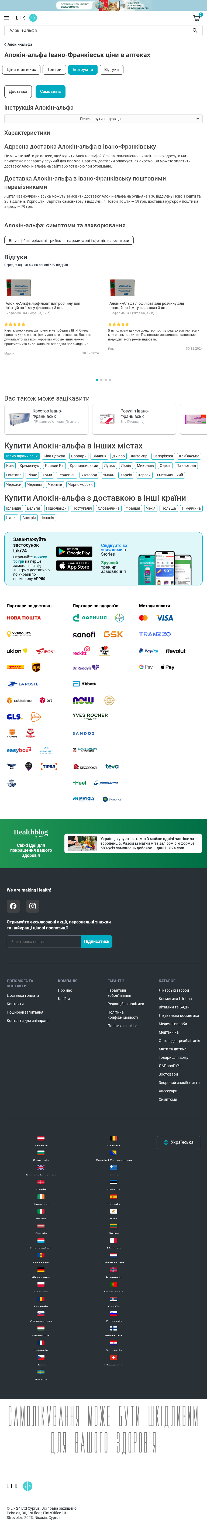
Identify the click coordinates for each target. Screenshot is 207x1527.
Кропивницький (84, 465)
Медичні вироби (173, 1024)
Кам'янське (189, 456)
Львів (126, 465)
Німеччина (191, 508)
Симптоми (168, 1099)
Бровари (79, 456)
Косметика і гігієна (175, 999)
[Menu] (6, 17)
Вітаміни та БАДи (174, 1007)
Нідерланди (56, 508)
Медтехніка (169, 1032)
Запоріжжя (163, 456)
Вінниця (99, 456)
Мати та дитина (173, 1049)
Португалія (82, 508)
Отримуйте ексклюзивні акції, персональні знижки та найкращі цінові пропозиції (59, 924)
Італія (11, 518)
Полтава (14, 475)
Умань (108, 475)
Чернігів (55, 484)
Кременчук (29, 465)
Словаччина (109, 508)
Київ (10, 465)
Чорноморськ (80, 484)
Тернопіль (66, 475)
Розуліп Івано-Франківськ (134, 413)
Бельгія (33, 508)
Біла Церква (54, 456)
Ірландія (13, 508)
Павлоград (186, 465)
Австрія (29, 518)
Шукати (196, 30)
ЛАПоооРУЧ (170, 1066)
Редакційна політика (126, 1004)
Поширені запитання (25, 1012)
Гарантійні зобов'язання (119, 993)
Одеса (165, 465)
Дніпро (118, 456)
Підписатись (96, 941)
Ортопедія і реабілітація (179, 1040)
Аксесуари (168, 1091)
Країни (64, 999)
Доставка (18, 91)
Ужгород (89, 475)
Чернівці (34, 484)
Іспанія (48, 518)
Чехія (151, 508)
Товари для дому (173, 1057)
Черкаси (13, 484)
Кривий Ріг (54, 465)
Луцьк (109, 465)
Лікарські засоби (174, 990)
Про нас (65, 990)
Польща (168, 508)
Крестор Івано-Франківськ (47, 413)
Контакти (15, 1004)
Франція (133, 508)
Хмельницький (170, 475)
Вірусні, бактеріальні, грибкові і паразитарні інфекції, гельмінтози (69, 240)
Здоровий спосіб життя (179, 1082)
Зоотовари (168, 1074)
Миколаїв (145, 465)
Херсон (144, 475)
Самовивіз (50, 91)
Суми (47, 475)
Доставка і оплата (23, 995)
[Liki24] (19, 1486)
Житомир (139, 456)
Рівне (32, 475)
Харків (126, 475)
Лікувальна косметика (179, 1015)
